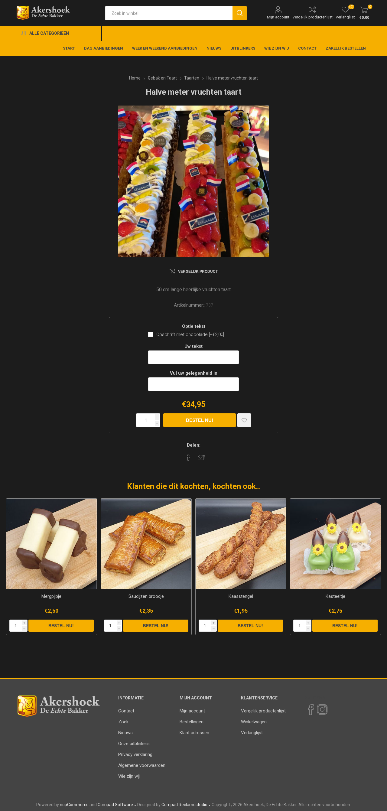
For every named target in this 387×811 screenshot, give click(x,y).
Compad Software (115, 804)
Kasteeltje (335, 596)
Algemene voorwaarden (141, 765)
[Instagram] (322, 710)
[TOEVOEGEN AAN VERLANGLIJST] (244, 420)
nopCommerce (74, 804)
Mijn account (278, 17)
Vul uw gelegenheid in (193, 373)
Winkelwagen (254, 722)
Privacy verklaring (135, 754)
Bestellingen (191, 722)
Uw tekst (193, 346)
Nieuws (125, 732)
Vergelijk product (198, 271)
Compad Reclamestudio (184, 804)
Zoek (123, 722)
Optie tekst (193, 326)
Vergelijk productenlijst (312, 17)
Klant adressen (194, 732)
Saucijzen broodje (146, 596)
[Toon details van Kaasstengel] (241, 544)
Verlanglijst (252, 732)
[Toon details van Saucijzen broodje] (146, 544)
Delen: (193, 445)
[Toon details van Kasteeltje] (335, 544)
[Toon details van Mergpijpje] (51, 544)
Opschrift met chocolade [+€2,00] (190, 334)
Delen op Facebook (188, 457)
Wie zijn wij (129, 776)
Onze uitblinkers (134, 743)
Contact (126, 711)
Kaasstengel (241, 596)
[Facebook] (310, 710)
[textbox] (169, 13)
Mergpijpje (51, 596)
